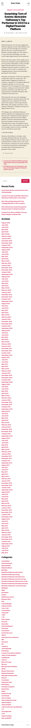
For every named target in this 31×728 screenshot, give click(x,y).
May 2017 (5, 472)
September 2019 (7, 409)
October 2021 (6, 353)
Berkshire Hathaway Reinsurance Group (15, 581)
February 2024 (6, 290)
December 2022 (7, 321)
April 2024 (5, 285)
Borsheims (5, 592)
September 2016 (7, 490)
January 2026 (6, 238)
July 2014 (5, 548)
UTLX (3, 713)
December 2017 (7, 456)
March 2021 (5, 368)
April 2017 (5, 474)
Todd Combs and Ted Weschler (12, 707)
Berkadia (4, 570)
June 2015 (5, 523)
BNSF (3, 590)
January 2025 (6, 265)
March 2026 (5, 234)
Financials (5, 628)
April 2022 (5, 339)
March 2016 (5, 503)
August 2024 (6, 276)
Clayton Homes (7, 606)
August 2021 (6, 357)
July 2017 (5, 467)
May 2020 (5, 391)
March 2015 (5, 530)
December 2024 (7, 267)
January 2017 (6, 481)
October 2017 (6, 460)
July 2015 (5, 521)
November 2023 (7, 297)
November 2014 (7, 539)
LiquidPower (6, 657)
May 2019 (5, 418)
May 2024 (5, 283)
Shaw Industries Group (9, 700)
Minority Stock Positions (15, 10)
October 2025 (6, 245)
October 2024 (6, 272)
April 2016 (5, 501)
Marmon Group (6, 662)
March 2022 (5, 342)
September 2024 (7, 274)
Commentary (6, 610)
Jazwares (5, 646)
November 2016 (7, 485)
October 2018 (6, 434)
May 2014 (5, 552)
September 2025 (7, 247)
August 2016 (6, 492)
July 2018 (5, 440)
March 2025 (5, 261)
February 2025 (6, 263)
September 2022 (7, 328)
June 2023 (5, 308)
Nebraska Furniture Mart (9, 675)
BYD (3, 601)
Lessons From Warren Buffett (11, 653)
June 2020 (5, 389)
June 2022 (5, 335)
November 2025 (7, 243)
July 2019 (5, 413)
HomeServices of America (10, 637)
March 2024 (5, 288)
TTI (3, 709)
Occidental (5, 680)
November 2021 (7, 351)
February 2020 (6, 398)
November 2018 (7, 431)
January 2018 (6, 454)
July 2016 (5, 494)
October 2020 (6, 380)
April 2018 (5, 447)
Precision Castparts (8, 687)
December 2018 (7, 429)
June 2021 (5, 362)
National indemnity (8, 673)
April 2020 (5, 393)
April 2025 (5, 258)
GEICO (4, 635)
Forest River (5, 630)
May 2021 (5, 364)
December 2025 (7, 241)
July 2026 (5, 225)
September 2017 (7, 463)
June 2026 (5, 227)
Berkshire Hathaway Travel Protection (14, 586)
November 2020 (7, 377)
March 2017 (5, 476)
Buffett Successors (8, 597)
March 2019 (5, 422)
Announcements (7, 563)
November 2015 (7, 512)
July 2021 (5, 359)
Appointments (6, 565)
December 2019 (7, 402)
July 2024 (5, 279)
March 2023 (5, 315)
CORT (3, 615)
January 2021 (6, 373)
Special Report (6, 702)
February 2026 (6, 236)
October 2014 (6, 541)
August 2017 (6, 465)
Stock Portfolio (9, 153)
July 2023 (5, 306)
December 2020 (7, 375)
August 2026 (6, 223)
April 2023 (5, 312)
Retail (3, 691)
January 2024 (6, 292)
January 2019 (6, 427)
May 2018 (5, 445)
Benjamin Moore (7, 568)
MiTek (3, 669)
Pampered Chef (7, 682)
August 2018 (6, 438)
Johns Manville (6, 648)
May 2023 (5, 310)
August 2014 (6, 546)
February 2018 (6, 451)
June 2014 (5, 550)
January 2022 (6, 346)
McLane (4, 664)
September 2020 (7, 382)
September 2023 (7, 301)
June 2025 (5, 254)
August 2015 (6, 519)
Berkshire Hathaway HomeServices (13, 577)
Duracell (4, 621)
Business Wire (6, 599)
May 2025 (5, 256)
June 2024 (5, 281)
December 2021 (7, 348)
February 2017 (6, 478)
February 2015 (6, 532)
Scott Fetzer (5, 696)
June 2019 (5, 416)
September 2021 (7, 355)
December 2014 (7, 537)
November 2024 (7, 270)
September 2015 (7, 517)
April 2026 (5, 232)
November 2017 (7, 458)
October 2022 (6, 326)
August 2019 (6, 411)
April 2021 (5, 366)
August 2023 (6, 303)
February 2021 (6, 371)
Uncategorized (6, 711)
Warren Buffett (6, 718)
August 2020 (6, 384)
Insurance (5, 642)
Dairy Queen (6, 619)
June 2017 (5, 469)
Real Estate (5, 689)
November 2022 (7, 324)
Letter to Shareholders (9, 655)
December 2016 (7, 483)
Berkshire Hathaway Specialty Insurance (15, 583)
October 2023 (6, 299)
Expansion (5, 624)
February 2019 (6, 425)
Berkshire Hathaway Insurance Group (14, 579)
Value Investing (7, 716)
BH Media (5, 588)
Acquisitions (6, 561)
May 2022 (5, 337)
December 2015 (7, 510)
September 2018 (7, 436)
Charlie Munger (7, 603)
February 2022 (6, 344)
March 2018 (5, 449)
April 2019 (5, 420)
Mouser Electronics (8, 671)
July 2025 (5, 252)
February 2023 (6, 317)
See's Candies (6, 698)
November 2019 (7, 404)
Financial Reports (7, 626)
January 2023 (6, 319)
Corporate (5, 612)
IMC (3, 639)
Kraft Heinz (5, 651)
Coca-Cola (5, 608)
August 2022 (6, 330)
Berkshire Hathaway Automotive (12, 572)
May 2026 (5, 229)
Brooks (4, 595)
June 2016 (5, 496)
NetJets (4, 678)
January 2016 (6, 508)
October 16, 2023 (22, 33)
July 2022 (5, 333)
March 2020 (5, 395)
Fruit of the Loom (7, 633)
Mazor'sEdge (15, 3)
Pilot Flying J (6, 684)
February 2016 (6, 505)
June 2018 (5, 443)
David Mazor (11, 33)
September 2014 (7, 544)
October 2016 (6, 487)
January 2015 (6, 535)
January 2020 (6, 400)
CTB (3, 617)
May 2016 (5, 499)
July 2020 (5, 386)
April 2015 (5, 528)
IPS (3, 644)
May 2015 (5, 526)
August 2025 (6, 250)
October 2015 (6, 514)
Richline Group (6, 693)
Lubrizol (4, 660)
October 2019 (6, 407)
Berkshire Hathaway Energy (11, 574)
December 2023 (7, 294)
